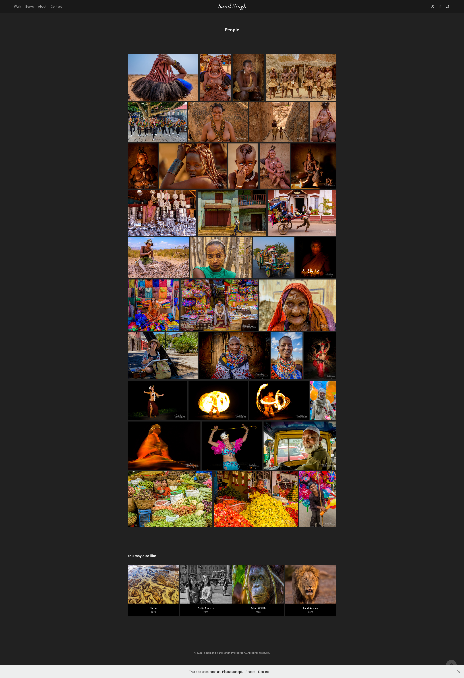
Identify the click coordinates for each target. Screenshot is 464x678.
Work (17, 6)
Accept (250, 671)
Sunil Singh (232, 6)
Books (29, 6)
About (42, 6)
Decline (263, 671)
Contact (56, 6)
